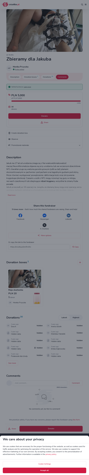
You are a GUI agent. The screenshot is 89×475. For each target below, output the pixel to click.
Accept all (44, 470)
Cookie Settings (44, 464)
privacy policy (51, 454)
